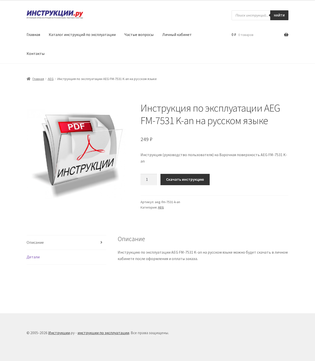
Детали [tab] (33, 256)
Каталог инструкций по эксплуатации (82, 34)
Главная (33, 34)
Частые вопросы (139, 34)
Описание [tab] (35, 242)
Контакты (36, 53)
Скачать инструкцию (185, 179)
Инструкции (59, 332)
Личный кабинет (177, 34)
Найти (279, 15)
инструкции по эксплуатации (103, 332)
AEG (51, 79)
